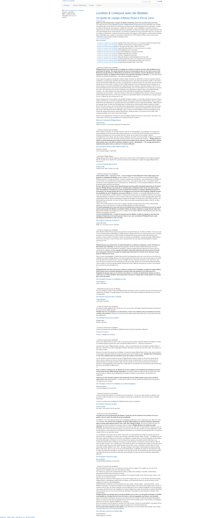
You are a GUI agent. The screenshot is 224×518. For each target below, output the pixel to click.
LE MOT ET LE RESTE (68, 1)
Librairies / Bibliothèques (80, 5)
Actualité (91, 5)
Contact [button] (99, 5)
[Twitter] (160, 1)
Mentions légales (30, 517)
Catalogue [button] (67, 5)
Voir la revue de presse (103, 38)
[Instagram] (161, 1)
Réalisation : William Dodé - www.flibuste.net (12, 517)
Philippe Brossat (100, 21)
